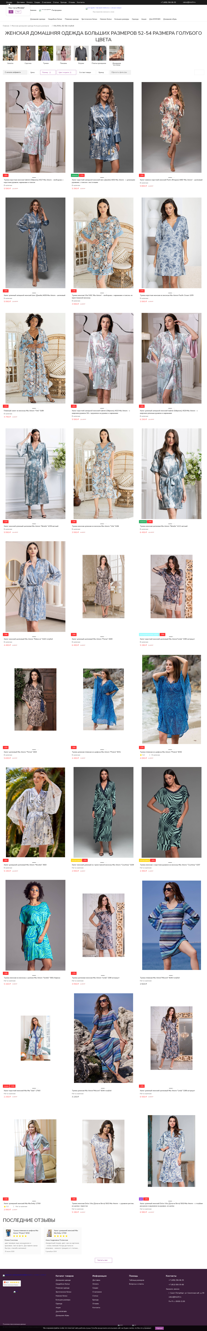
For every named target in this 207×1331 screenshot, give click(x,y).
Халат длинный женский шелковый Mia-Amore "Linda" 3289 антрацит (167, 1091)
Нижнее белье (106, 19)
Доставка (21, 2)
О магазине (46, 2)
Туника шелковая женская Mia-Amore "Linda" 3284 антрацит (96, 978)
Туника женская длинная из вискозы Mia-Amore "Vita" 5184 (95, 526)
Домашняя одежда (37, 19)
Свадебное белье (55, 19)
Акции (143, 19)
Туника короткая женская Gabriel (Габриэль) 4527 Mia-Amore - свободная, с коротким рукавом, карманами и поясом (33, 181)
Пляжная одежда (72, 19)
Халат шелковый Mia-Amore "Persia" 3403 (20, 752)
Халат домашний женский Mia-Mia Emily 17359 (22, 1203)
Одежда (135, 19)
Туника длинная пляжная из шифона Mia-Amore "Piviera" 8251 (96, 752)
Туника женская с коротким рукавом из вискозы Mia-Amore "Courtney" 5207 (170, 865)
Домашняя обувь (170, 19)
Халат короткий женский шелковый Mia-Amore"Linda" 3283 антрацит (167, 639)
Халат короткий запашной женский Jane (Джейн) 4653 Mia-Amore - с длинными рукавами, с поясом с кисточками (103, 181)
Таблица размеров (136, 1280)
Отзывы (72, 2)
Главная (6, 26)
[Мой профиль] (187, 10)
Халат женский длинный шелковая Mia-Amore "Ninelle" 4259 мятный (31, 526)
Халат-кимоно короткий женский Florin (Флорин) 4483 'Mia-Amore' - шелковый (171, 180)
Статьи (56, 2)
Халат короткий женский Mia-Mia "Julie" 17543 (22, 1091)
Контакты (81, 2)
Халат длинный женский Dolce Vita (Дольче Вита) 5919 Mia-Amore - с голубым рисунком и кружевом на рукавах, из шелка (171, 1204)
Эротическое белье (89, 19)
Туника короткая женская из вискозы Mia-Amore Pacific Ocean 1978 (166, 295)
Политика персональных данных (14, 1324)
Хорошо (159, 1328)
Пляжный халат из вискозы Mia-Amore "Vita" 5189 (24, 411)
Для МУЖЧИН (154, 19)
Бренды (64, 2)
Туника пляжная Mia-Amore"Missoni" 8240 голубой (160, 978)
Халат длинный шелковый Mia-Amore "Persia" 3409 (92, 639)
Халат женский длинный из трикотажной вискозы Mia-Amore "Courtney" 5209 (103, 865)
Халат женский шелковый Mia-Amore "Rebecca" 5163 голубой (28, 639)
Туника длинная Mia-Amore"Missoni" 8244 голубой (91, 1091)
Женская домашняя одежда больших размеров (30, 26)
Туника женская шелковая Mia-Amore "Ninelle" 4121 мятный (163, 526)
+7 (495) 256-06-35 (168, 2)
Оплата (29, 2)
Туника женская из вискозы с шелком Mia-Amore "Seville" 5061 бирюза (32, 978)
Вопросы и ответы (136, 1284)
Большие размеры (122, 19)
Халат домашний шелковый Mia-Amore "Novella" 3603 (25, 865)
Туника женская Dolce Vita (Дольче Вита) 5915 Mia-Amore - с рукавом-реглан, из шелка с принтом (103, 1204)
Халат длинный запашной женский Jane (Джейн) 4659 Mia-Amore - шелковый (34, 295)
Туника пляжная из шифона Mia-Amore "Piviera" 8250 (161, 752)
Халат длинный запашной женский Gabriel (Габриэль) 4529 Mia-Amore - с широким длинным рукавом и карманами (169, 412)
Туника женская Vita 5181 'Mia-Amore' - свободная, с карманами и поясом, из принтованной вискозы (102, 296)
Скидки (37, 2)
